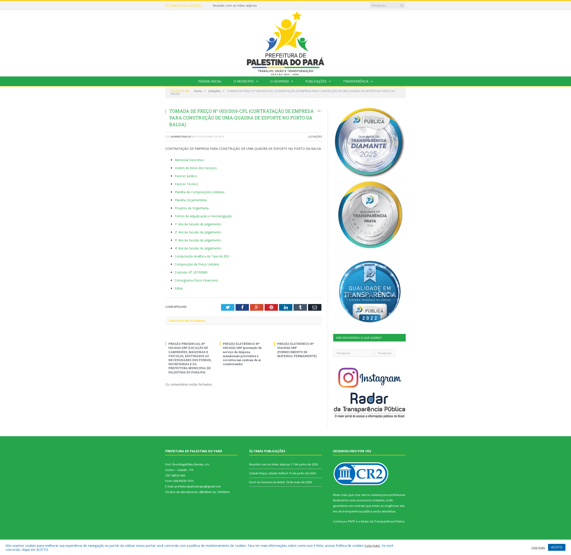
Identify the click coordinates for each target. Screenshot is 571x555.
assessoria (363, 500)
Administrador (181, 136)
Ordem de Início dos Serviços (196, 168)
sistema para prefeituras (388, 495)
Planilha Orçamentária (191, 200)
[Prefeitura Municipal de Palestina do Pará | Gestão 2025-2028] (285, 42)
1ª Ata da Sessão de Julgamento (198, 224)
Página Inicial (210, 81)
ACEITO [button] (556, 547)
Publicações (316, 81)
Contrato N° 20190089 (191, 272)
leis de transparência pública (352, 511)
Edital (178, 288)
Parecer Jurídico (186, 176)
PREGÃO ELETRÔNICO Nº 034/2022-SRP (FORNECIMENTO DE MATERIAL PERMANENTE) (297, 350)
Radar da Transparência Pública (382, 521)
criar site (360, 495)
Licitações (315, 136)
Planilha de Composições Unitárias (200, 192)
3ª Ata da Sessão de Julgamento (198, 240)
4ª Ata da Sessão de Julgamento (198, 248)
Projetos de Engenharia (192, 208)
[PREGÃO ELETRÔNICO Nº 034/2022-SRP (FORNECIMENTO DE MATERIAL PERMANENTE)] (298, 335)
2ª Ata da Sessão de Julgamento (198, 232)
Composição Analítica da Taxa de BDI (202, 256)
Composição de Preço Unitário (197, 264)
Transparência (355, 81)
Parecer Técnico (186, 184)
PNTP (351, 521)
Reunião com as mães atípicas (235, 6)
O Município (244, 81)
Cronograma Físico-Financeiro (196, 280)
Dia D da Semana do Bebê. (267, 482)
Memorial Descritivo (189, 160)
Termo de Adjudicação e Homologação (203, 216)
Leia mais (372, 545)
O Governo (279, 81)
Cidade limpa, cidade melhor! (268, 473)
